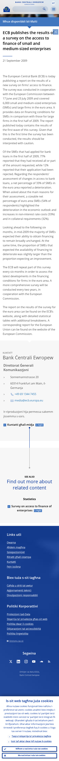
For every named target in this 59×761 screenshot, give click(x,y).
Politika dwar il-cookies (20, 624)
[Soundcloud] (41, 661)
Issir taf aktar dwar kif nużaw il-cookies (31, 741)
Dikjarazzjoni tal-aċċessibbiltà (24, 629)
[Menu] (53, 9)
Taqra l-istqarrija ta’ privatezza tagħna (31, 736)
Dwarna (11, 542)
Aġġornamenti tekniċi (19, 590)
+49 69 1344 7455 (25, 394)
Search (44, 9)
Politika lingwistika (17, 634)
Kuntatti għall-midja (20, 425)
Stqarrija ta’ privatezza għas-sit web (27, 619)
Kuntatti (11, 562)
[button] (53, 3)
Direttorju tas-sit (16, 641)
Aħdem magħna (16, 547)
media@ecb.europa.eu (29, 400)
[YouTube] (33, 661)
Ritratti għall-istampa (19, 557)
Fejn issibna (14, 567)
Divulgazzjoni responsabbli (22, 595)
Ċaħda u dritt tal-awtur (20, 586)
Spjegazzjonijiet (16, 552)
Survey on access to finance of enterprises (31, 508)
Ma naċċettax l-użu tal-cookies (31, 755)
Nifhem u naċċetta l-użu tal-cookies (32, 749)
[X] (10, 661)
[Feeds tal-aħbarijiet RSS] (49, 661)
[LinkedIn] (18, 661)
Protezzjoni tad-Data (18, 614)
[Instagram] (26, 661)
